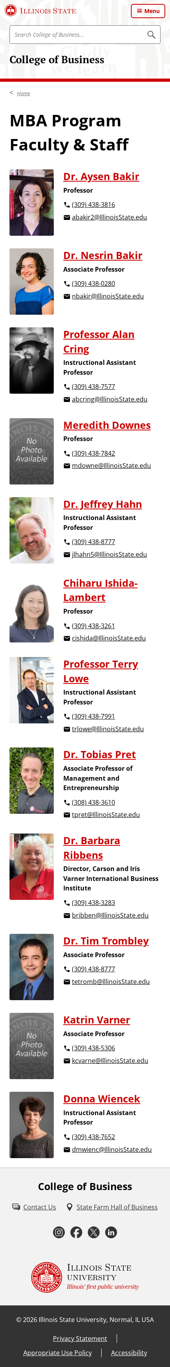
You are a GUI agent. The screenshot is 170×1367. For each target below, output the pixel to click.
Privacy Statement (80, 1338)
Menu (152, 11)
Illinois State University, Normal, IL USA (96, 1319)
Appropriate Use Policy (57, 1352)
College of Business (56, 59)
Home (23, 93)
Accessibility (129, 1352)
